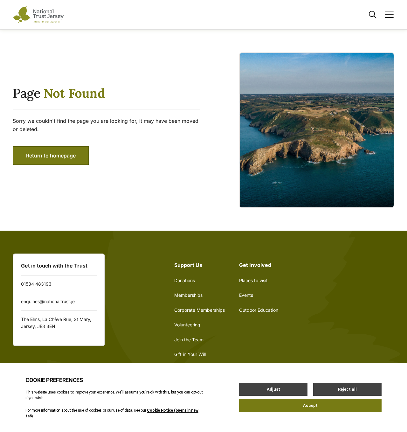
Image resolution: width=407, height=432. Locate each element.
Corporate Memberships (199, 310)
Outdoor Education (258, 310)
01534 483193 (36, 284)
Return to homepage (51, 155)
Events (246, 295)
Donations (184, 280)
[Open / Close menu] (385, 14)
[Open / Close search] (368, 14)
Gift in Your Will (190, 354)
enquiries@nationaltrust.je (48, 301)
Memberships (188, 295)
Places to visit (253, 280)
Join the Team (189, 339)
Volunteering (187, 324)
